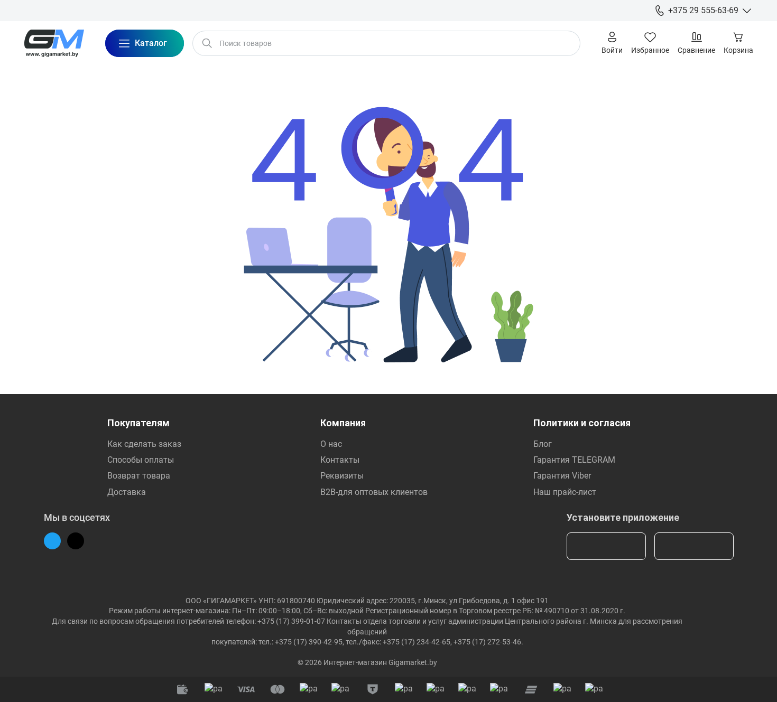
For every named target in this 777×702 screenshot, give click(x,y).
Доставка (126, 492)
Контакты (339, 460)
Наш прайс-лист (564, 492)
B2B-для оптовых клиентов (374, 492)
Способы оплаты (140, 460)
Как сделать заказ (144, 444)
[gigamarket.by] (54, 43)
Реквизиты (342, 476)
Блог (542, 444)
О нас (331, 444)
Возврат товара (138, 476)
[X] (75, 540)
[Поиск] (207, 43)
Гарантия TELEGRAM (574, 460)
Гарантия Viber (562, 476)
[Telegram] (52, 540)
